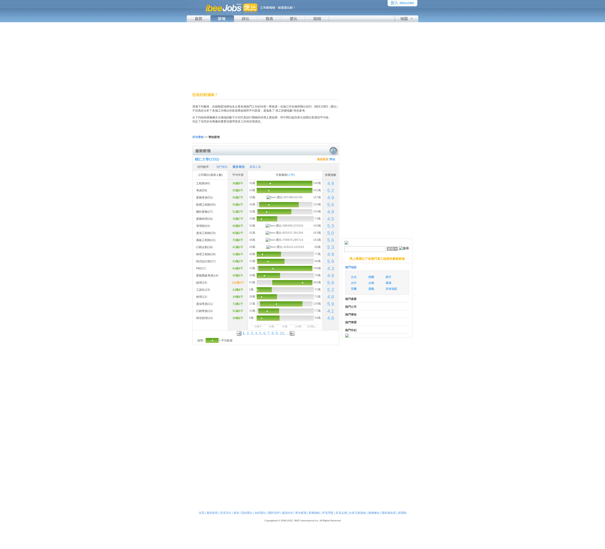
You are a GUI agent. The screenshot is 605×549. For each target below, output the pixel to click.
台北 (354, 277)
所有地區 (391, 288)
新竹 (388, 277)
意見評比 (225, 512)
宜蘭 (354, 288)
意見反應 (341, 512)
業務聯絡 (314, 512)
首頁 (201, 512)
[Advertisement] (302, 57)
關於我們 (274, 512)
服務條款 (374, 512)
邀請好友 (287, 512)
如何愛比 (260, 512)
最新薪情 (212, 512)
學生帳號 (301, 512)
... (287, 333)
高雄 (388, 283)
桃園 (371, 277)
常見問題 (327, 512)
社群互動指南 (357, 512)
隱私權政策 (389, 512)
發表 (236, 512)
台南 (371, 283)
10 (282, 333)
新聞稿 (402, 512)
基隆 (371, 288)
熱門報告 (222, 167)
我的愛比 (247, 512)
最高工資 (255, 167)
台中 (354, 283)
